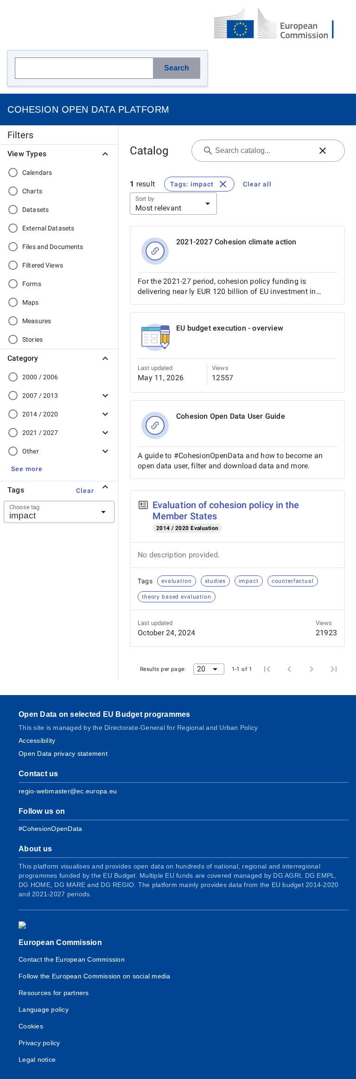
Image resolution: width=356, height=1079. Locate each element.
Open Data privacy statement (63, 753)
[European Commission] (281, 24)
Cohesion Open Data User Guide (230, 416)
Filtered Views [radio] (42, 265)
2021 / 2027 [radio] (40, 432)
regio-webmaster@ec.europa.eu (68, 791)
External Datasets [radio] (48, 228)
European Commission (60, 942)
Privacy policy (39, 1043)
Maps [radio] (30, 302)
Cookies (31, 1026)
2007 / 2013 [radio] (40, 395)
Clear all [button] (257, 184)
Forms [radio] (31, 283)
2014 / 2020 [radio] (40, 414)
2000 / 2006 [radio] (40, 377)
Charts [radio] (32, 191)
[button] (26, 468)
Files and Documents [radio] (52, 246)
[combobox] (48, 512)
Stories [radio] (32, 339)
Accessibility (37, 740)
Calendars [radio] (37, 172)
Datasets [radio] (35, 209)
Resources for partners (54, 992)
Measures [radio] (36, 321)
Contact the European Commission (72, 959)
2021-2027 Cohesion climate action (236, 241)
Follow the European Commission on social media (95, 976)
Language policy (44, 1009)
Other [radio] (30, 451)
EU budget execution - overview (229, 328)
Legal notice (37, 1059)
